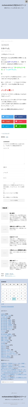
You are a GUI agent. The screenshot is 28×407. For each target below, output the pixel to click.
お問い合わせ (14, 393)
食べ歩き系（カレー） (7, 328)
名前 (5, 167)
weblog (3, 314)
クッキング (4, 342)
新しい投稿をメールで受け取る (10, 197)
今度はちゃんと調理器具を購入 (18, 250)
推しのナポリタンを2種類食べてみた (11, 369)
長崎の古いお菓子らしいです (17, 226)
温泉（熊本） (4, 337)
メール (5, 172)
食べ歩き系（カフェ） (7, 326)
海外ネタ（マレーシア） (7, 351)
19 (10, 296)
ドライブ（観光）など (7, 335)
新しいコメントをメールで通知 (10, 193)
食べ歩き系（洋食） (6, 321)
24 (3, 298)
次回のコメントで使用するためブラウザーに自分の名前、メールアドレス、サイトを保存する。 (13, 186)
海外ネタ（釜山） (6, 356)
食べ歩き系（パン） (6, 329)
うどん (3, 332)
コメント (6, 148)
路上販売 (12, 213)
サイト (4, 178)
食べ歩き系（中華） (6, 323)
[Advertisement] (14, 24)
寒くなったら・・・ (10, 275)
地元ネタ (3, 346)
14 (17, 293)
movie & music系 (5, 357)
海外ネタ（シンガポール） (8, 353)
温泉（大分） (4, 339)
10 (3, 293)
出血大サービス (14, 237)
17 (3, 296)
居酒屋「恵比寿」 (9, 274)
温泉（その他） (5, 340)
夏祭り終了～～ (14, 260)
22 (21, 296)
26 (10, 298)
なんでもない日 (5, 133)
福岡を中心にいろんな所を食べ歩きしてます (14, 399)
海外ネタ (3, 348)
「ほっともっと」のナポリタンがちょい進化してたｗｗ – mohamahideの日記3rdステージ (13, 371)
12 (10, 293)
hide (7, 137)
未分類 (3, 343)
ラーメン (3, 331)
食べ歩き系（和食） (6, 320)
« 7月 (2, 304)
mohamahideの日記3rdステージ (14, 5)
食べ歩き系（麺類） (6, 334)
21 (17, 296)
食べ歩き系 (4, 318)
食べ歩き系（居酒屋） (7, 324)
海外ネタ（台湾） (6, 349)
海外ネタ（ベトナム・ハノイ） (9, 354)
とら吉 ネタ (4, 317)
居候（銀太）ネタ (6, 315)
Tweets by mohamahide (7, 306)
